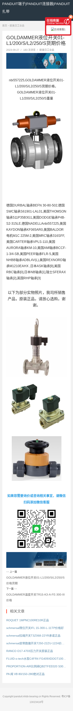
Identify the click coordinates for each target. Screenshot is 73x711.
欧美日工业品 (17, 25)
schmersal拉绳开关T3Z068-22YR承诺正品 (33, 635)
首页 (4, 25)
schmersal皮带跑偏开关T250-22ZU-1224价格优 (36, 643)
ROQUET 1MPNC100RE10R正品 (27, 620)
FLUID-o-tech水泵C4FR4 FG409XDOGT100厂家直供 (36, 658)
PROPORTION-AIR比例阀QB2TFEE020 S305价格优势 (36, 666)
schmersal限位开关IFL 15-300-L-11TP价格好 (35, 628)
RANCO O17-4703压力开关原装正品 (29, 651)
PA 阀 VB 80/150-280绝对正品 (25, 674)
